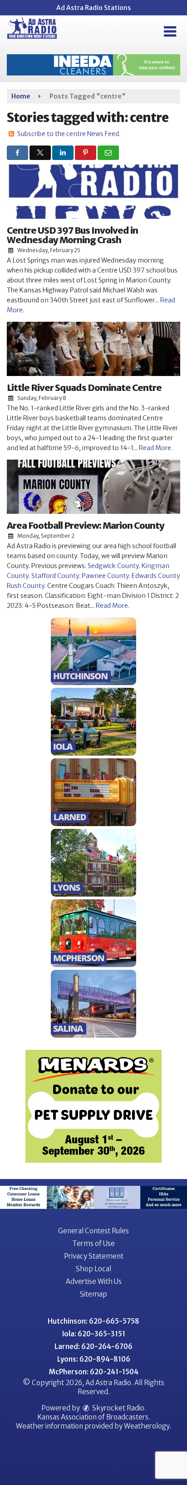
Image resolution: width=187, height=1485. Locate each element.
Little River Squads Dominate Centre (84, 387)
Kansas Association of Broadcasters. (93, 1417)
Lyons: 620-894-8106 (93, 1359)
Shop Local (93, 1268)
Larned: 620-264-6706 (93, 1346)
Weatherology (146, 1426)
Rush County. (26, 586)
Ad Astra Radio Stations (93, 8)
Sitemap (93, 1294)
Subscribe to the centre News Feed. (68, 134)
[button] (170, 31)
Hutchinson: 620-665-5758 (93, 1321)
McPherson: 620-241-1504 (93, 1372)
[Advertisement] (93, 64)
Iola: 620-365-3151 (93, 1334)
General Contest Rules (93, 1231)
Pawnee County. (106, 576)
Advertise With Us (94, 1281)
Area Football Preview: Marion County (85, 525)
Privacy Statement (93, 1256)
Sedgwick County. (114, 566)
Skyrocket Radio (117, 1408)
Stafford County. (55, 576)
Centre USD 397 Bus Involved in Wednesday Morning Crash (72, 235)
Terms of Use (93, 1243)
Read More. (155, 448)
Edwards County (156, 576)
